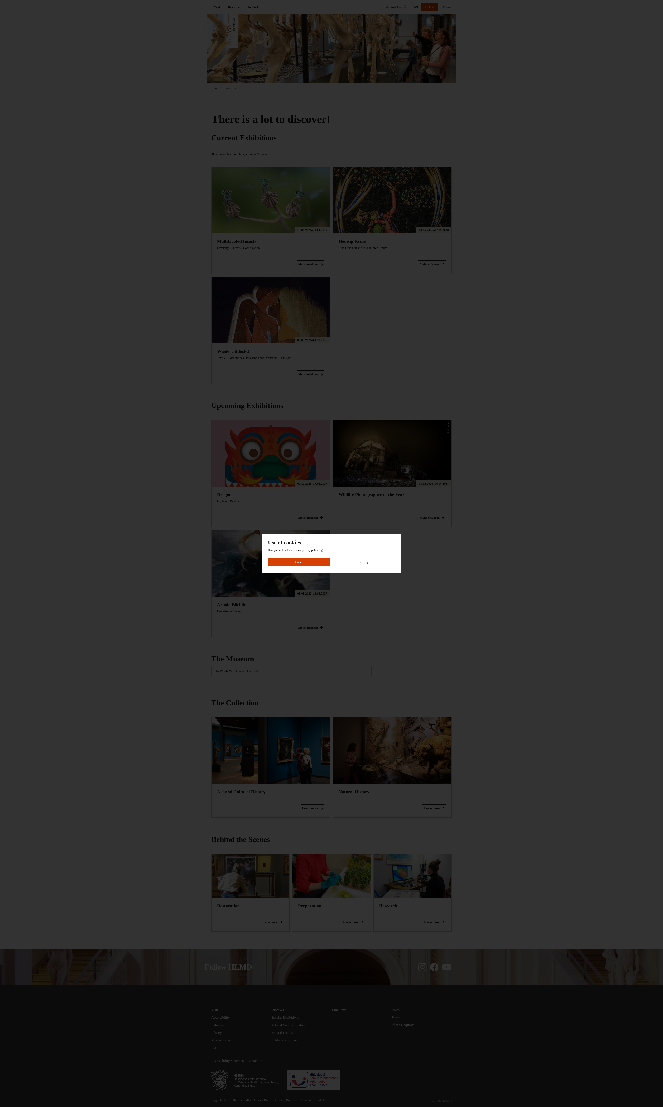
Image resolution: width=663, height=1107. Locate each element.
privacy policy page (313, 550)
